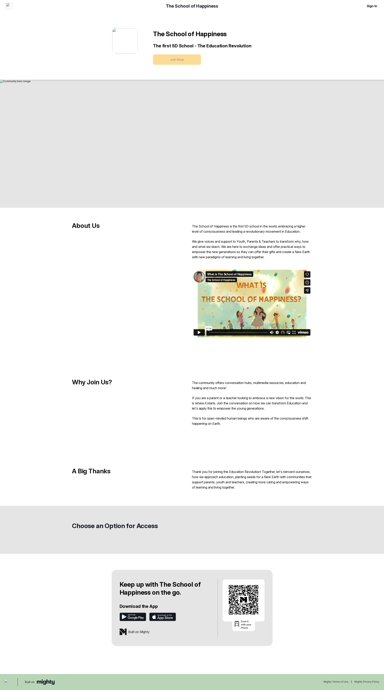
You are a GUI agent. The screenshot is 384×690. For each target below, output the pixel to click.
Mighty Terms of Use (336, 681)
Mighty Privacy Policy (366, 681)
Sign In (372, 6)
